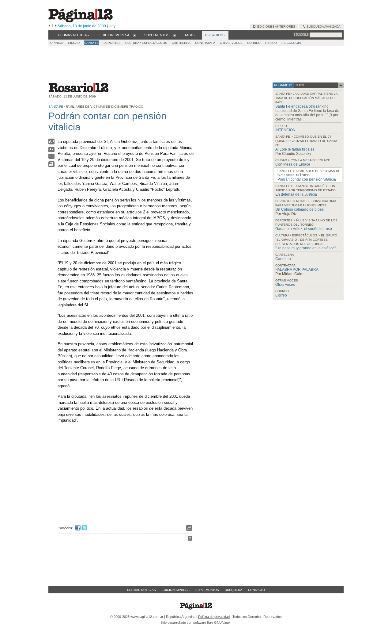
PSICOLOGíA (291, 42)
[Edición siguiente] (56, 26)
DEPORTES (112, 42)
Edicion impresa (176, 590)
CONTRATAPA (205, 42)
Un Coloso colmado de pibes (299, 209)
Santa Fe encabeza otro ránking (302, 106)
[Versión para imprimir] (51, 165)
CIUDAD (74, 42)
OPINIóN (56, 42)
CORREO (254, 42)
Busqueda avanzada (323, 26)
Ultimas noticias (141, 590)
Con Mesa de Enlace (292, 164)
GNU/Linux (222, 622)
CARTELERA (181, 42)
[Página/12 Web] (80, 21)
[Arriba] (190, 539)
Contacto (256, 590)
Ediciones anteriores (275, 26)
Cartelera (283, 259)
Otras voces (285, 284)
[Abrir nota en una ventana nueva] (51, 143)
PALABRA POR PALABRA (296, 269)
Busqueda (233, 590)
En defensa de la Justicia (296, 194)
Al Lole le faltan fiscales (295, 149)
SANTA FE (91, 42)
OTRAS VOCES (231, 42)
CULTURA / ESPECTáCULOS (146, 42)
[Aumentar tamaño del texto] (51, 151)
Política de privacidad (214, 617)
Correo (281, 295)
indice (299, 85)
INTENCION (285, 130)
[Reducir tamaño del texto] (51, 157)
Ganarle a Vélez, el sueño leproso (303, 229)
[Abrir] (135, 35)
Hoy (112, 26)
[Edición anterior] (49, 26)
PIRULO (271, 42)
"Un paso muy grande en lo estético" (305, 248)
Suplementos (207, 590)
